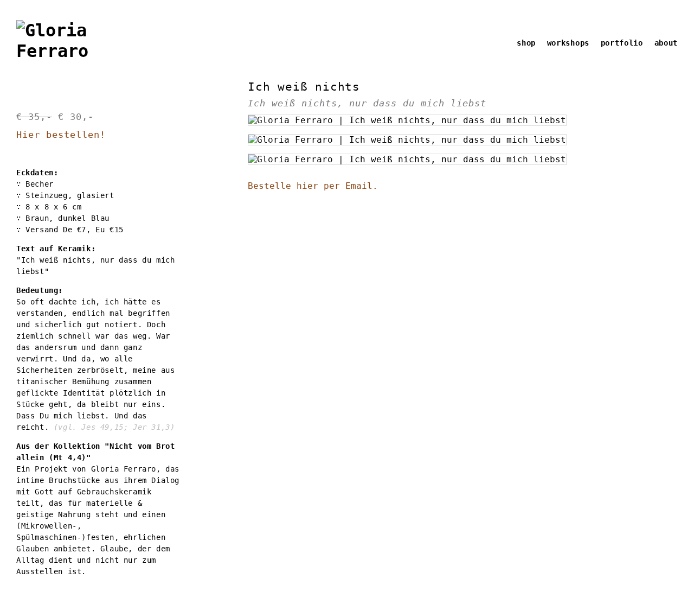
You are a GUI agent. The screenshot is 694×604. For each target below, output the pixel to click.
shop (526, 43)
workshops (568, 43)
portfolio (622, 43)
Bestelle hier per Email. (313, 186)
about (666, 43)
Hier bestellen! (61, 134)
